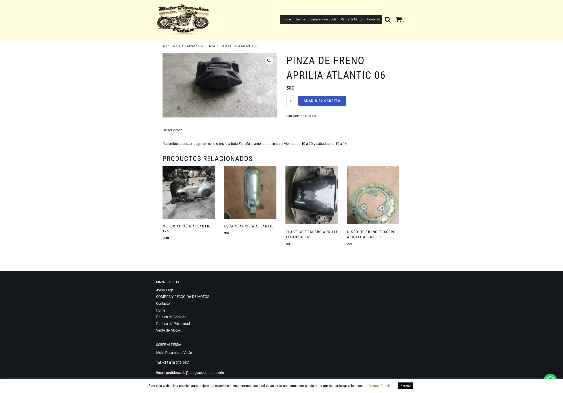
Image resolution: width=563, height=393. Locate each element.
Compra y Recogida (322, 19)
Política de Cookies (171, 317)
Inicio (166, 46)
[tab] (172, 130)
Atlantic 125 (195, 46)
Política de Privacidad (173, 324)
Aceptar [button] (405, 386)
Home (287, 19)
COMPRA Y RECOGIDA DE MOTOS (182, 297)
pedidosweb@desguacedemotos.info (195, 373)
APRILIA (178, 46)
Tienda (300, 19)
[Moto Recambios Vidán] (184, 19)
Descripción (172, 130)
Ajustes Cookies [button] (380, 386)
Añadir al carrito (322, 101)
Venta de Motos (352, 19)
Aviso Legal (165, 290)
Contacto (373, 19)
